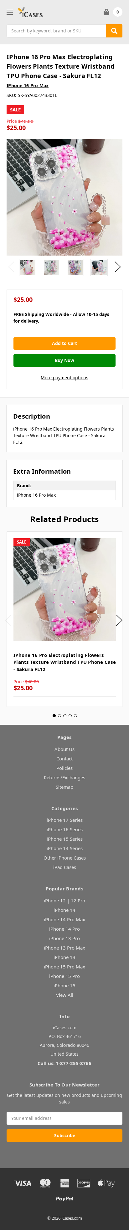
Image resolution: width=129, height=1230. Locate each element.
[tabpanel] (64, 619)
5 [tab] (75, 715)
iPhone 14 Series (65, 848)
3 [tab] (64, 715)
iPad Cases (64, 867)
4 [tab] (70, 715)
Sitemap (64, 787)
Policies (64, 768)
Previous (11, 267)
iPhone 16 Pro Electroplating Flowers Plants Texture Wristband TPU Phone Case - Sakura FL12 (64, 662)
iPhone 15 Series (65, 839)
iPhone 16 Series (65, 829)
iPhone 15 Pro (64, 976)
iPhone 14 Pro (64, 929)
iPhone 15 (64, 985)
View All (64, 995)
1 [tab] (54, 715)
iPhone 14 (64, 910)
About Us (64, 749)
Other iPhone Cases (65, 858)
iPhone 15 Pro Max (64, 966)
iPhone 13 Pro (64, 938)
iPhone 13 (64, 957)
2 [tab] (59, 715)
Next (117, 267)
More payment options (64, 378)
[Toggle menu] (9, 12)
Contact (64, 758)
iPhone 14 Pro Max (64, 919)
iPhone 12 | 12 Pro (64, 900)
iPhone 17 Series (65, 820)
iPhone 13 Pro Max (64, 948)
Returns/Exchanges (64, 777)
